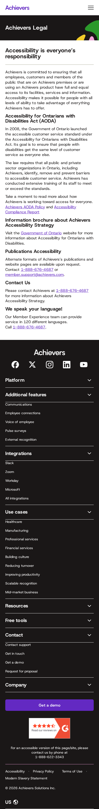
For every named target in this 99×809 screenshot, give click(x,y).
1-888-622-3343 (49, 757)
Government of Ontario (41, 233)
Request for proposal (21, 671)
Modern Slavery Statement (26, 778)
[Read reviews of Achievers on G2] (49, 728)
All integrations (17, 498)
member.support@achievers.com (34, 274)
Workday (12, 480)
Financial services (19, 548)
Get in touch (15, 653)
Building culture (17, 557)
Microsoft (12, 489)
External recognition (21, 439)
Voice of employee (19, 422)
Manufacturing (16, 530)
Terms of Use (72, 771)
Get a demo (14, 662)
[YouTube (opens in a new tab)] (83, 364)
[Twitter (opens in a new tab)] (32, 364)
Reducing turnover (19, 565)
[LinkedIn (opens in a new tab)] (66, 364)
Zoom (9, 472)
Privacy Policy (43, 771)
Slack (9, 463)
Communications (18, 404)
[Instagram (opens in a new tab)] (49, 364)
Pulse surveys (15, 431)
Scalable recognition (21, 583)
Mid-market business (21, 592)
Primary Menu (91, 7)
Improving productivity (22, 574)
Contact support (18, 645)
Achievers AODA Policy (25, 206)
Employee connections (22, 413)
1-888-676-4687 (37, 269)
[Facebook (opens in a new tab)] (15, 364)
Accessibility (15, 771)
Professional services (21, 539)
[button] (49, 380)
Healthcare (13, 522)
